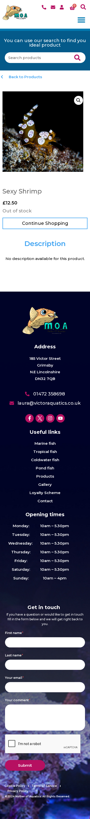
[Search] (77, 57)
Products (45, 476)
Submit (25, 765)
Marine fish (45, 443)
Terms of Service (44, 786)
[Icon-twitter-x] (40, 418)
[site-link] (15, 12)
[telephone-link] (45, 7)
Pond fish (45, 468)
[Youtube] (60, 418)
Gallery (45, 484)
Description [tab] (45, 243)
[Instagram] (50, 418)
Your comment (17, 700)
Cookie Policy (14, 786)
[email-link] (53, 7)
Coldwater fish (45, 459)
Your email (14, 678)
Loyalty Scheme (45, 492)
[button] (83, 7)
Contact (45, 501)
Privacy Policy (18, 791)
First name (14, 633)
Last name (14, 655)
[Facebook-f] (29, 418)
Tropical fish (45, 451)
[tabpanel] (45, 258)
